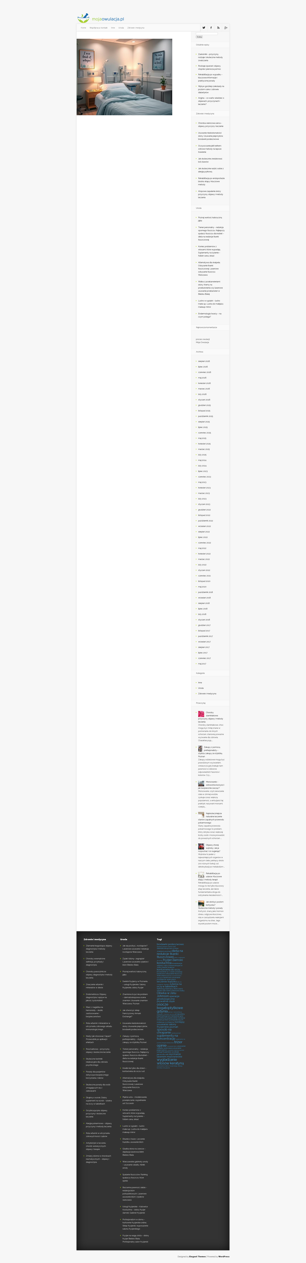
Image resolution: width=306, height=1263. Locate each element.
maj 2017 (202, 664)
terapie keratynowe (168, 1042)
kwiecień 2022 (204, 554)
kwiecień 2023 (204, 488)
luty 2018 (202, 614)
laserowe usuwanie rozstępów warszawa (168, 978)
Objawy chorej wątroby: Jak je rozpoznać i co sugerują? (209, 848)
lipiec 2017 (202, 653)
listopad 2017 (204, 631)
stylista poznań (176, 1033)
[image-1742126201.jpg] (124, 114)
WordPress (224, 1256)
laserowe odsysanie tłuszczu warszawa (169, 974)
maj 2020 (202, 587)
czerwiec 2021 (204, 576)
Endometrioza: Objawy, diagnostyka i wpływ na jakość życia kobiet (96, 997)
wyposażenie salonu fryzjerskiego (167, 1066)
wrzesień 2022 (204, 526)
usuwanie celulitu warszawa (171, 1047)
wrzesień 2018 (204, 598)
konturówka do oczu (168, 969)
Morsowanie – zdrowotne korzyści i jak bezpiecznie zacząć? (211, 785)
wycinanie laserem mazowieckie (169, 1055)
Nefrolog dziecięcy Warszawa (170, 989)
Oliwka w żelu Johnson (166, 994)
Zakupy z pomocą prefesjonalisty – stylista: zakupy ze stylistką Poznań (135, 1039)
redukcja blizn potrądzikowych (170, 1020)
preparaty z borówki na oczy (165, 1014)
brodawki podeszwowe (170, 944)
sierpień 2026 (204, 361)
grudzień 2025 (204, 405)
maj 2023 (202, 482)
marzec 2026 (204, 389)
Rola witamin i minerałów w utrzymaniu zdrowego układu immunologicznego (99, 1026)
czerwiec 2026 (204, 372)
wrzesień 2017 (204, 642)
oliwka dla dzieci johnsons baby (170, 990)
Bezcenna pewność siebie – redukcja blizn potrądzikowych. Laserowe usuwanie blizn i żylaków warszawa (135, 1193)
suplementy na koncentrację (167, 1037)
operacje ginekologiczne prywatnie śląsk (168, 999)
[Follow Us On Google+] (225, 28)
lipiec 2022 (203, 537)
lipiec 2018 (203, 609)
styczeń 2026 (204, 400)
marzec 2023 (204, 493)
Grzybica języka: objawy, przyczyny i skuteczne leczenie (96, 1113)
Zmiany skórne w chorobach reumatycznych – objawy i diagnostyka (98, 1159)
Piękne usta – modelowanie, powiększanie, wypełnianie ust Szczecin (135, 1100)
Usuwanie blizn (172, 1046)
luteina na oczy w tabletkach (169, 985)
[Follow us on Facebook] (211, 28)
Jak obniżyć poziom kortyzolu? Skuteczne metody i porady (211, 905)
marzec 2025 (204, 449)
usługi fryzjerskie (164, 1052)
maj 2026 (202, 378)
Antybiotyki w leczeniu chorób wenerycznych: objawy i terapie (96, 1146)
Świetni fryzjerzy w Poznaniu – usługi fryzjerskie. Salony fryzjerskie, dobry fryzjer (135, 984)
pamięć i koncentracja (175, 1012)
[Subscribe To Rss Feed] (218, 28)
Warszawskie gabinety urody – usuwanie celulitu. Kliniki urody (135, 1165)
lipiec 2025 (203, 427)
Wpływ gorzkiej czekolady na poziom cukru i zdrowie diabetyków (211, 89)
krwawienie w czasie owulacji (169, 972)
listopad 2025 (204, 411)
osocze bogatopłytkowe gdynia (170, 1007)
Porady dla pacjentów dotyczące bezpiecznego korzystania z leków (97, 1075)
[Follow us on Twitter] (203, 28)
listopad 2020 (204, 581)
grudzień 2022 (204, 510)
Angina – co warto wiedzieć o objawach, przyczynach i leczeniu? (211, 101)
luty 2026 (202, 394)
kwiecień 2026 (204, 383)
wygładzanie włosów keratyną (170, 1061)
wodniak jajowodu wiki (168, 1053)
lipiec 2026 (203, 367)
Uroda (121, 27)
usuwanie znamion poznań (175, 1050)
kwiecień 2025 (204, 444)
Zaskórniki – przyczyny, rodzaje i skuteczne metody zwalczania (210, 57)
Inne (113, 27)
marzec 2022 (204, 559)
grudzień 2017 (204, 625)
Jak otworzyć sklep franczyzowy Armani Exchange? (132, 1013)
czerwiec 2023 (204, 477)
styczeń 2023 (204, 504)
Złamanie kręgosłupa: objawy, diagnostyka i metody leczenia (99, 949)
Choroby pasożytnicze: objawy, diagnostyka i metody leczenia (99, 974)
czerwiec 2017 (204, 658)
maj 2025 (202, 438)
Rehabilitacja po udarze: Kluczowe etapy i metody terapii (210, 876)
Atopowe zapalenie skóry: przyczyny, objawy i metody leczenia (210, 194)
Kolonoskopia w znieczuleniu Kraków (170, 966)
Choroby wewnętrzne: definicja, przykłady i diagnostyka (95, 962)
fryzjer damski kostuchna (170, 961)
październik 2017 (205, 636)
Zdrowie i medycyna (135, 27)
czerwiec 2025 (204, 433)
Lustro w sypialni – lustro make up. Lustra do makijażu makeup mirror (210, 304)
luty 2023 (202, 499)
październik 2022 (205, 521)
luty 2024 (202, 466)
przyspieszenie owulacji (174, 1018)
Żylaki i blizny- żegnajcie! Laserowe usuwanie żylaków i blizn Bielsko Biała (136, 962)
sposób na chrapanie (164, 1031)
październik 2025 (205, 416)
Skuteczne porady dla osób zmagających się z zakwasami (98, 1088)
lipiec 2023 (203, 471)
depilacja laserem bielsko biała (166, 946)
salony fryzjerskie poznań (167, 1025)
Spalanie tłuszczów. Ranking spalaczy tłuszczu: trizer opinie (135, 1177)
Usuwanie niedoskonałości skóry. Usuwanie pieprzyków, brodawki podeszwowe (210, 136)
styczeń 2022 (204, 570)
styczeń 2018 (204, 620)
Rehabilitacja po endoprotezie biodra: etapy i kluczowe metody (211, 181)
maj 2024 (202, 460)
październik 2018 (205, 592)
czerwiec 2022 (204, 543)
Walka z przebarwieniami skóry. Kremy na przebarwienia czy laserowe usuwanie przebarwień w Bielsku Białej (210, 287)
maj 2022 (202, 548)
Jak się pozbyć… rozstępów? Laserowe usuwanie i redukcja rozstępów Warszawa (136, 949)
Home (83, 27)
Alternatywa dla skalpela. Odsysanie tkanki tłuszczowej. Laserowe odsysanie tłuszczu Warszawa (209, 268)
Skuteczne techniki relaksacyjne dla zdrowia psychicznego (97, 1062)
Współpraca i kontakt (98, 27)
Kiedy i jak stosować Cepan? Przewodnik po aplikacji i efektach (98, 1039)
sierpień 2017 (204, 647)
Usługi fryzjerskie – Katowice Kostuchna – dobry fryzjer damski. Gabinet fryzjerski (135, 1209)
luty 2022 (202, 565)
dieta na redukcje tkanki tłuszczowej (170, 954)
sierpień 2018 (204, 603)
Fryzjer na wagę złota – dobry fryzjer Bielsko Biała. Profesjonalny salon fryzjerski (136, 1238)
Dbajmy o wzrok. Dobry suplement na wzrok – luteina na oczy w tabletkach (99, 1100)
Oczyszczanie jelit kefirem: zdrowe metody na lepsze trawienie (209, 149)
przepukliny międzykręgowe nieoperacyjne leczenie (171, 1016)
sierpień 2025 (204, 422)
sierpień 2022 (204, 532)
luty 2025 (202, 455)
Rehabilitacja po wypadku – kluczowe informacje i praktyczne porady (210, 77)
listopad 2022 (204, 515)
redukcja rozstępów (165, 1022)
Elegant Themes (197, 1256)
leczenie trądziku (167, 981)
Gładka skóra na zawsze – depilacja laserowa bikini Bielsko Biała (134, 1152)
